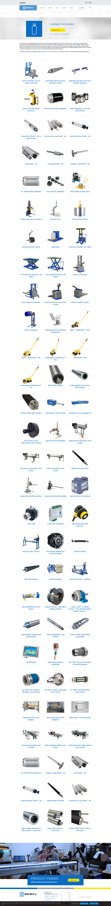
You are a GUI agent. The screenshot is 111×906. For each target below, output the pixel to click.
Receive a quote (55, 30)
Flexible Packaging (64, 34)
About (57, 7)
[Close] (109, 903)
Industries (56, 34)
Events (71, 7)
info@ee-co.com (54, 896)
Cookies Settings (75, 903)
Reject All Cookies (84, 903)
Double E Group (47, 892)
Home (51, 34)
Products (42, 7)
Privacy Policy (47, 900)
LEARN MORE (72, 880)
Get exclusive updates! (48, 898)
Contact (64, 7)
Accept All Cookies (94, 903)
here (47, 51)
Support (50, 7)
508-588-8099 (47, 896)
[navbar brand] (28, 7)
